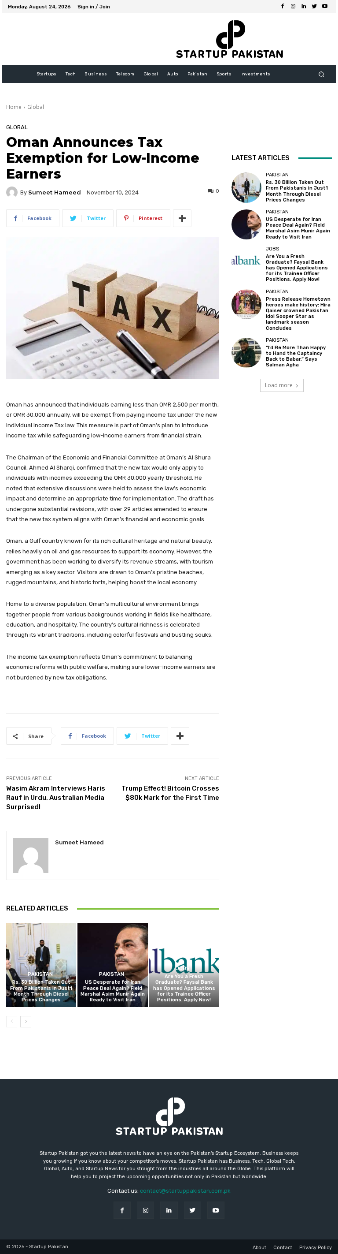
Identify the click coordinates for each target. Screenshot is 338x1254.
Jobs (183, 968)
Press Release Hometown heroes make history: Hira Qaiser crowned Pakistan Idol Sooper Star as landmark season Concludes (298, 313)
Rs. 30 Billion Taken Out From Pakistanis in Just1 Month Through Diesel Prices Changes (41, 991)
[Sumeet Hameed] (13, 192)
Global (35, 107)
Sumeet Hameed (54, 192)
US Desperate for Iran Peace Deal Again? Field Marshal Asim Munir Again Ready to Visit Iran (113, 991)
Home (14, 107)
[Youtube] (325, 6)
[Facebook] (282, 6)
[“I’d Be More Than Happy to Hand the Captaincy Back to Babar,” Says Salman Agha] (246, 353)
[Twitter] (314, 6)
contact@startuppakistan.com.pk (185, 1190)
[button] (321, 74)
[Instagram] (293, 6)
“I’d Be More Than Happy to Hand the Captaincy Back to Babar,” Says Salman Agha (296, 356)
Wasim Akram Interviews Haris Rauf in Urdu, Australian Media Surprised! (55, 797)
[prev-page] (11, 1021)
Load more (279, 385)
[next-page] (25, 1021)
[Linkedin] (303, 6)
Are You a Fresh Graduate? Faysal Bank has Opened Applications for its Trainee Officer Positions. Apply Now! (184, 988)
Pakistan (40, 974)
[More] (182, 218)
